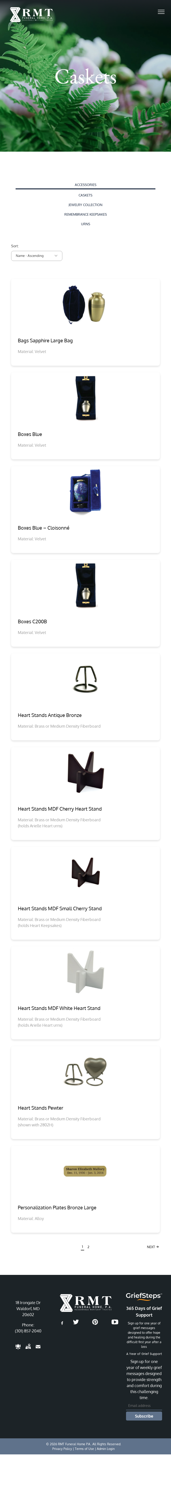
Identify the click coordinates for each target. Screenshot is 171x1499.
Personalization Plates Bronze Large (57, 1207)
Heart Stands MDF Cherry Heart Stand (60, 808)
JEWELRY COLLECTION (85, 205)
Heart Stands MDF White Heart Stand (59, 1008)
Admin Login (106, 1449)
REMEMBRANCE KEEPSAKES (85, 214)
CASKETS (85, 195)
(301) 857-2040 (28, 1330)
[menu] (161, 12)
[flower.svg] (18, 1349)
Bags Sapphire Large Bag (45, 340)
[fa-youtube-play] (115, 1323)
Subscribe (144, 1416)
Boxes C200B (32, 621)
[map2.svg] (28, 1349)
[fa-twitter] (76, 1323)
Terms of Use (84, 1449)
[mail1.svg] (38, 1349)
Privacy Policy (62, 1449)
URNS (85, 224)
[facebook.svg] (62, 1325)
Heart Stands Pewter (40, 1108)
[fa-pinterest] (95, 1323)
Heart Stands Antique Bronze (50, 715)
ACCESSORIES (85, 185)
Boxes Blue (30, 434)
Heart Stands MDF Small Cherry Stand (60, 908)
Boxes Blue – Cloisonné (43, 527)
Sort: (15, 246)
